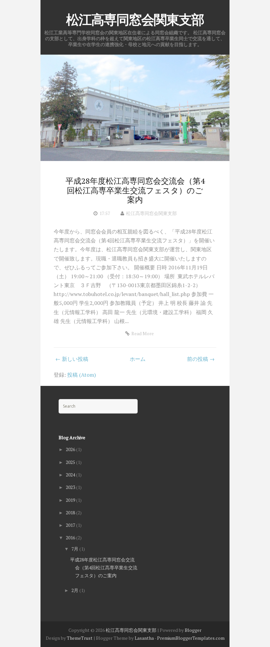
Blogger (193, 630)
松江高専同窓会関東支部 (135, 19)
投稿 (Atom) (81, 374)
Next (213, 107)
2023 (71, 487)
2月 (75, 590)
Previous (57, 107)
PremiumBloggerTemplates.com (191, 638)
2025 (71, 462)
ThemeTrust (80, 638)
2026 (71, 449)
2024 (71, 475)
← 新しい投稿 (71, 359)
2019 (71, 500)
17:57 (104, 213)
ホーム (138, 359)
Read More (142, 333)
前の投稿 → (201, 359)
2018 (71, 512)
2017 (71, 525)
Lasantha (144, 638)
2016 (71, 537)
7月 (75, 549)
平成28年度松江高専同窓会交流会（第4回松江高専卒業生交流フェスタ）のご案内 (135, 190)
